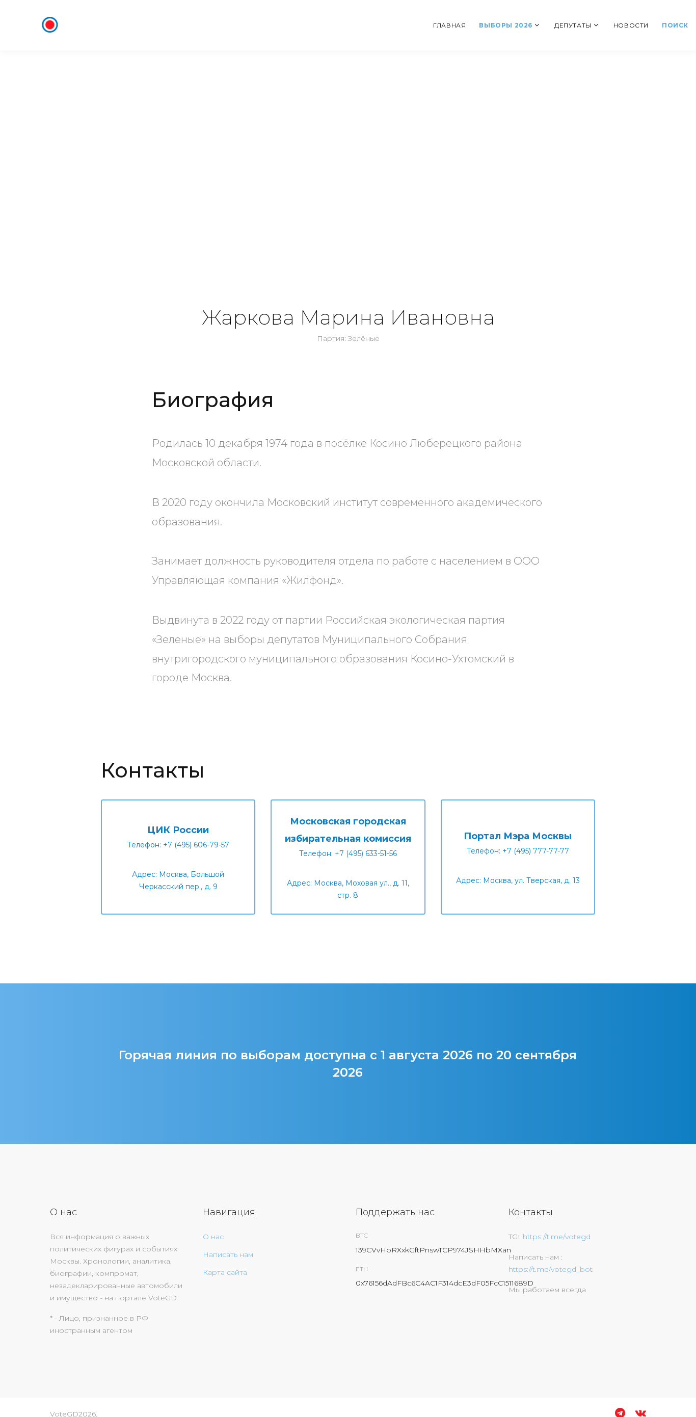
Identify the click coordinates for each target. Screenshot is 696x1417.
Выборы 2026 (505, 25)
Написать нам (228, 1254)
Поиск (675, 25)
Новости (631, 25)
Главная (449, 25)
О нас (213, 1236)
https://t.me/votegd (557, 1236)
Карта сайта (225, 1272)
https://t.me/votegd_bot (550, 1269)
